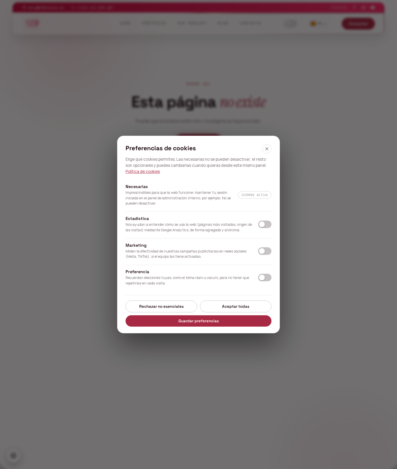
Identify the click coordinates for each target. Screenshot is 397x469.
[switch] (264, 224)
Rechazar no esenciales (161, 306)
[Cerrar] (266, 148)
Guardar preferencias (198, 320)
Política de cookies (143, 171)
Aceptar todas (235, 306)
